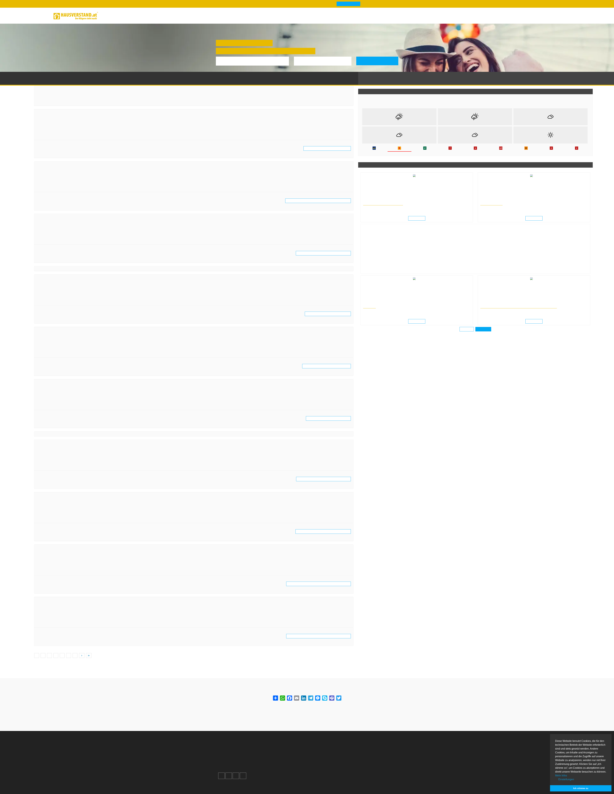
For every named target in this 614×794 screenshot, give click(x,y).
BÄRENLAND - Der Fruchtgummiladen (63, 549)
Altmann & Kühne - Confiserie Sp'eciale (64, 166)
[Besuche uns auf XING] (243, 772)
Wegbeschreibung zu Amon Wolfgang (60, 302)
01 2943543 (46, 460)
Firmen (58, 74)
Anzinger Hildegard (50, 331)
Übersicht (363, 743)
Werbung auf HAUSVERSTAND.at (240, 743)
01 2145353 (46, 181)
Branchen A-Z (320, 743)
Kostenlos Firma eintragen (236, 759)
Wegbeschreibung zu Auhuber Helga (60, 407)
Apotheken (319, 751)
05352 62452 (47, 512)
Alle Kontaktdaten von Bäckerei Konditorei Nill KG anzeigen (325, 531)
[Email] (296, 698)
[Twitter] (338, 698)
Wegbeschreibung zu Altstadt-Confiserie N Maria (66, 241)
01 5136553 (46, 347)
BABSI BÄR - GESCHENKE (55, 444)
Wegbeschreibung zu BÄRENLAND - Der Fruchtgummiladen (73, 572)
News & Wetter (125, 15)
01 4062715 (46, 294)
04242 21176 (47, 399)
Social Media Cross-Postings (238, 755)
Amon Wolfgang (48, 279)
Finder (144, 15)
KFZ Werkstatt (366, 759)
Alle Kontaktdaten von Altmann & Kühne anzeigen (328, 148)
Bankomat (318, 755)
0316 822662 (47, 564)
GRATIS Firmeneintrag (345, 4)
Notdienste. (265, 783)
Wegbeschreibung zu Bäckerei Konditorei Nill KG (66, 520)
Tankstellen (319, 766)
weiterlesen (418, 218)
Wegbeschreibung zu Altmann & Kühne (61, 137)
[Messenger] (317, 698)
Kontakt (271, 743)
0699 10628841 (48, 617)
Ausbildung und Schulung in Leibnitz (496, 201)
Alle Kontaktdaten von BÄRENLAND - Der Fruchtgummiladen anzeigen (320, 584)
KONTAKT (368, 307)
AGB (269, 762)
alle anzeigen (483, 329)
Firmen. (223, 783)
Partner (271, 766)
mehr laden (467, 329)
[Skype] (324, 698)
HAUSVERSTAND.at (43, 74)
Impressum (273, 751)
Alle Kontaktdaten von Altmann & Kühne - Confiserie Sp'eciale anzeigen (320, 201)
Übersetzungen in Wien (373, 304)
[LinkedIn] (303, 698)
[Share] (275, 698)
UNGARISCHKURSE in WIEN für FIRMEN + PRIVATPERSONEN (515, 307)
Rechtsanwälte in (370, 201)
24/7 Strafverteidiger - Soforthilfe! (382, 204)
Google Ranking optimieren (237, 747)
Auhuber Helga (47, 383)
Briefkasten (319, 759)
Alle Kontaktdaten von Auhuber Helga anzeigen (329, 418)
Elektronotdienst (367, 751)
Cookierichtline (275, 759)
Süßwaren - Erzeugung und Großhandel (59, 170)
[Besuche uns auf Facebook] (221, 772)
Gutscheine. (248, 783)
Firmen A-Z (319, 747)
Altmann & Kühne (49, 113)
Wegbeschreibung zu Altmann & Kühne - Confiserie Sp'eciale (73, 189)
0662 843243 (47, 234)
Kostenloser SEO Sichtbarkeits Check (544, 16)
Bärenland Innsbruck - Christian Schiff (63, 601)
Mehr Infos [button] (561, 775)
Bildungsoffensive (490, 204)
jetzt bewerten (46, 152)
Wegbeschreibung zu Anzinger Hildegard (62, 354)
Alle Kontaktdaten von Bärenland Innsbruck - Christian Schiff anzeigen (320, 636)
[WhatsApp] (282, 698)
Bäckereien (43, 500)
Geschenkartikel (46, 448)
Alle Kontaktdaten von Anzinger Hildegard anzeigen (328, 366)
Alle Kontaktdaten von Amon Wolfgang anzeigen (329, 314)
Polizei (316, 762)
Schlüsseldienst (367, 747)
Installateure (365, 755)
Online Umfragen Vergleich (373, 768)
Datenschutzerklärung (279, 755)
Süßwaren (70, 74)
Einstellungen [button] (566, 779)
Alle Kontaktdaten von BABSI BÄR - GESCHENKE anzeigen (325, 479)
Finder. (234, 783)
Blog (107, 15)
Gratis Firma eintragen (517, 16)
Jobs (270, 747)
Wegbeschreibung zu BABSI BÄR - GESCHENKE (66, 467)
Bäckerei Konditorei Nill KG (56, 496)
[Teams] (331, 698)
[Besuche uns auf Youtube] (236, 772)
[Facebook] (289, 698)
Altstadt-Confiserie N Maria (56, 218)
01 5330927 (46, 129)
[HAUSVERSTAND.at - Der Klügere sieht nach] (76, 16)
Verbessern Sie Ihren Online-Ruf (239, 751)
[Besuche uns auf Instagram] (228, 772)
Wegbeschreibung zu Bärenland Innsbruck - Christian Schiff (73, 624)
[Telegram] (310, 698)
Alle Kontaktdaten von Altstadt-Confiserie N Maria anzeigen (324, 253)
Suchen (379, 61)
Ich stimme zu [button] (580, 788)
